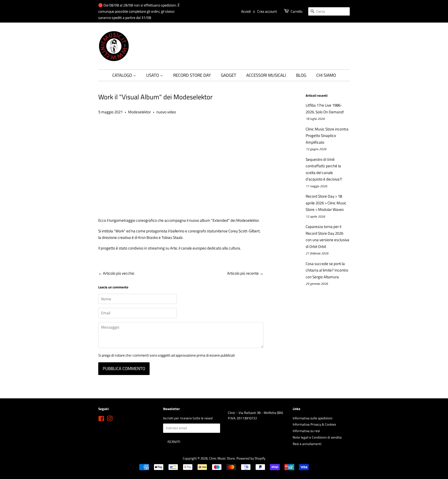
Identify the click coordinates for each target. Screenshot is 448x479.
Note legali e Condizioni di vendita (317, 437)
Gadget (228, 75)
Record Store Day (192, 75)
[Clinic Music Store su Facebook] (101, 419)
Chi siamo (326, 75)
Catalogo (122, 75)
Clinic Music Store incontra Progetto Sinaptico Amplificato (327, 135)
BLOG (301, 75)
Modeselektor (139, 112)
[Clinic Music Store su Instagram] (110, 419)
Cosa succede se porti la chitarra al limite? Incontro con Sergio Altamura (327, 270)
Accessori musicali (266, 75)
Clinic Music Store (222, 458)
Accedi (246, 11)
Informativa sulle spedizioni (312, 418)
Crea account (267, 11)
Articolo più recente (243, 273)
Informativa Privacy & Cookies (314, 424)
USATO (153, 75)
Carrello (296, 11)
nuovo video (166, 112)
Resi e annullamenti (307, 443)
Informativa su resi (306, 430)
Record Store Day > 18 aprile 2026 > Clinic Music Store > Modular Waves (326, 202)
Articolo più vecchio (118, 273)
